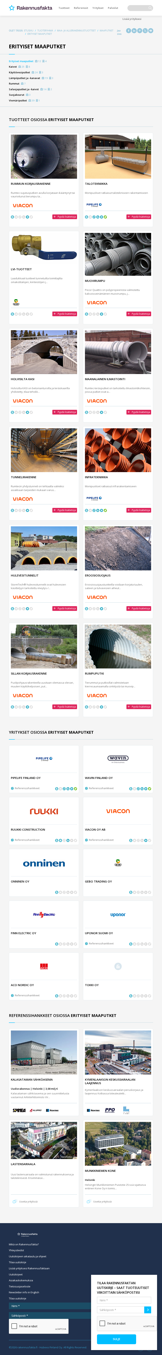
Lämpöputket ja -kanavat (31, 78)
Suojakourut (19, 95)
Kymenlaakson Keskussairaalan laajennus (110, 1081)
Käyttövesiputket (26, 72)
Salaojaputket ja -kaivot (30, 89)
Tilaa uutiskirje (17, 1262)
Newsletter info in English (24, 1292)
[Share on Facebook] (128, 30)
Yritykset (98, 8)
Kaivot (19, 66)
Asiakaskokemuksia (21, 1280)
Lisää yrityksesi (131, 19)
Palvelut (113, 8)
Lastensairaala (23, 1164)
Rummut (17, 83)
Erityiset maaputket (27, 61)
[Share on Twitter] (145, 30)
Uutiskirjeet (16, 1274)
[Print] (150, 30)
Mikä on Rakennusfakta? (24, 1244)
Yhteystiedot (16, 1250)
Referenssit (81, 8)
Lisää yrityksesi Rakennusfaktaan (29, 1268)
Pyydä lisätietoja (67, 216)
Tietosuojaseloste (19, 1286)
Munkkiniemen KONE (100, 1171)
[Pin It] (139, 30)
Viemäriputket (24, 100)
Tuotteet (64, 8)
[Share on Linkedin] (134, 30)
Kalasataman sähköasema (32, 1079)
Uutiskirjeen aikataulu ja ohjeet (27, 1256)
